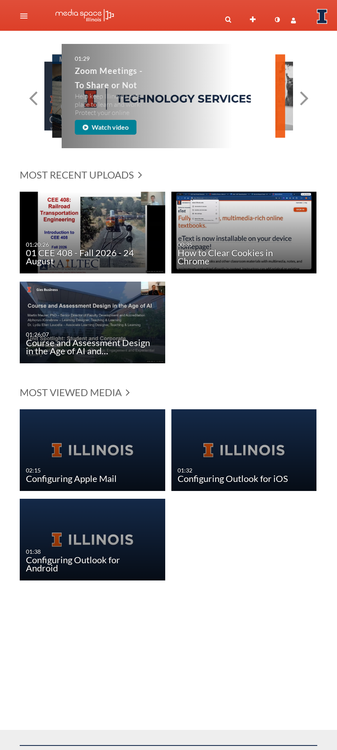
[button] (26, 16)
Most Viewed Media (72, 392)
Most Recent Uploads (78, 175)
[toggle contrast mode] (277, 19)
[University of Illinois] (322, 16)
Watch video (129, 124)
